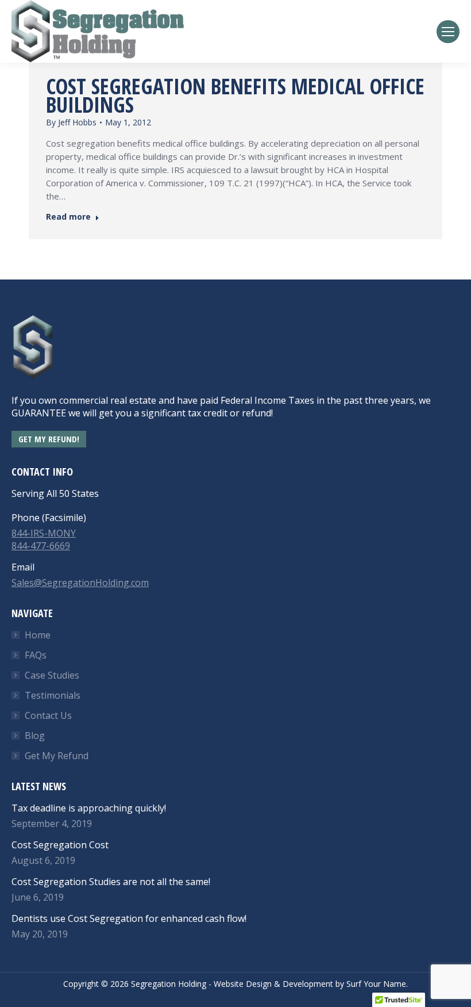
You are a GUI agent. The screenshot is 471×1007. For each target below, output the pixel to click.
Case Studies (52, 675)
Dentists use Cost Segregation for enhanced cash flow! (128, 918)
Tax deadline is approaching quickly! (88, 808)
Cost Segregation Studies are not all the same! (110, 881)
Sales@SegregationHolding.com (80, 582)
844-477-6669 (40, 545)
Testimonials (52, 695)
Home (38, 635)
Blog (35, 735)
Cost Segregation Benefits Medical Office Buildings (235, 95)
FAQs (36, 655)
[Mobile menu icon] (448, 31)
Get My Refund (56, 755)
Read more (68, 217)
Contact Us (48, 715)
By (71, 122)
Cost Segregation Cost (60, 844)
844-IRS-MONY (43, 533)
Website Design (243, 983)
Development (308, 983)
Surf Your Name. (377, 983)
